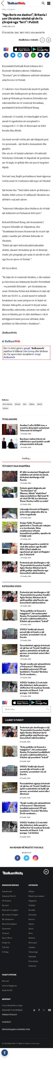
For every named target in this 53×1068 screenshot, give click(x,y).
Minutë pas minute (36, 896)
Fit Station (6, 900)
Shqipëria (11, 9)
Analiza (32, 947)
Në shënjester (8, 919)
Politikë (32, 905)
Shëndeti (32, 956)
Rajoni (31, 924)
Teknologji (33, 952)
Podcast (5, 933)
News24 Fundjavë (9, 924)
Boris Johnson (7, 404)
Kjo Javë (5, 905)
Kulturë (32, 937)
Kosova (32, 919)
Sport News (7, 937)
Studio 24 (6, 942)
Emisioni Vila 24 (8, 896)
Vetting (5, 952)
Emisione (32, 965)
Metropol (33, 942)
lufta (24, 404)
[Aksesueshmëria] (4, 1052)
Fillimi (4, 9)
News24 (5, 981)
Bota (31, 933)
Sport (31, 928)
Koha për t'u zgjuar (10, 910)
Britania (17, 404)
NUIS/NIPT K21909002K (12, 1010)
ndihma (31, 404)
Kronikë (32, 910)
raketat (39, 404)
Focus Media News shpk (12, 1005)
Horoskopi (33, 961)
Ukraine (5, 408)
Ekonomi (32, 914)
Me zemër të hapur (10, 914)
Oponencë (6, 928)
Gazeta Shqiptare (9, 985)
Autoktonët (7, 891)
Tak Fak (5, 947)
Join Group (29, 351)
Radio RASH (7, 990)
